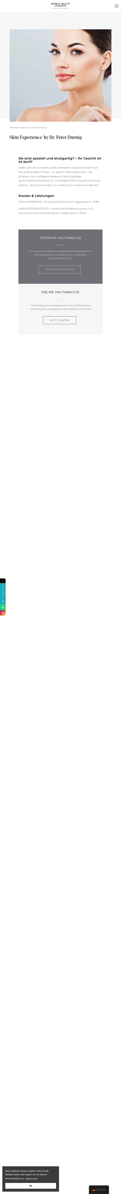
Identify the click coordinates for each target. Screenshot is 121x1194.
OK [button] (30, 1186)
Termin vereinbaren (59, 269)
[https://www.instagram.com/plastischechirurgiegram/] (3, 613)
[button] (117, 6)
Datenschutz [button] (31, 1178)
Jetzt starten (60, 320)
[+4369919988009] (3, 607)
